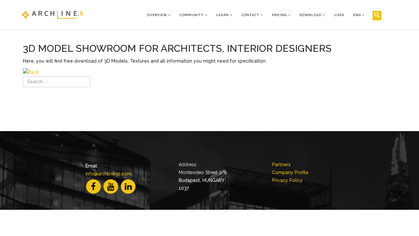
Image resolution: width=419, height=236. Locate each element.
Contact (250, 15)
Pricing (279, 15)
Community (192, 15)
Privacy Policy (287, 180)
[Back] (214, 72)
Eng (357, 15)
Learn (222, 15)
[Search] (377, 15)
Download (310, 15)
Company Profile (290, 172)
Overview (157, 15)
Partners (281, 164)
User (339, 15)
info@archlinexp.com (108, 173)
